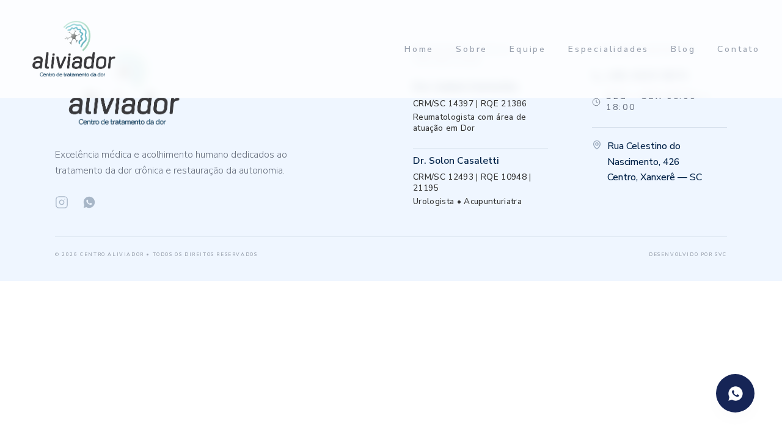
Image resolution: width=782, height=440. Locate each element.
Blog (683, 49)
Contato (738, 49)
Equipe (528, 49)
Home (419, 49)
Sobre (472, 49)
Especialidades (608, 49)
